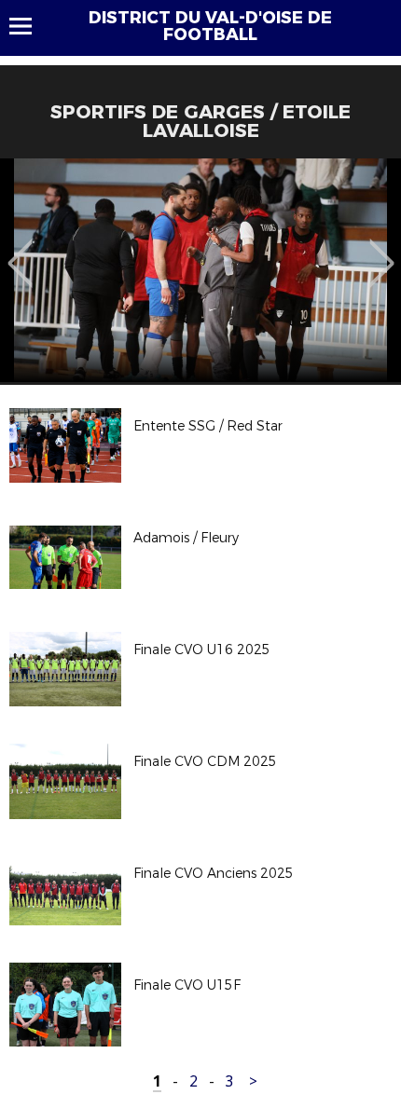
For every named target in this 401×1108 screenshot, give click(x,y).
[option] (200, 270)
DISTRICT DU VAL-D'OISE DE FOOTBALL (210, 26)
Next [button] (382, 250)
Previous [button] (20, 250)
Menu (29, 26)
